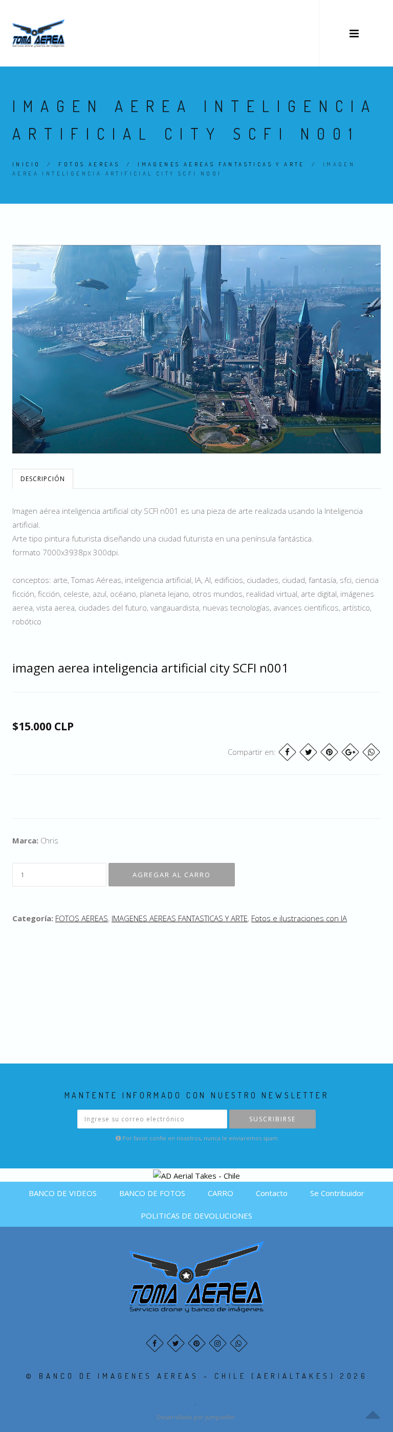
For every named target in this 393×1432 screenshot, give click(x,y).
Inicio (26, 164)
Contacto (272, 1193)
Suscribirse (272, 1119)
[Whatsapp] (238, 1343)
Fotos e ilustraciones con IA (299, 918)
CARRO (220, 1193)
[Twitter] (308, 752)
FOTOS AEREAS (89, 164)
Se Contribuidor (337, 1193)
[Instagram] (217, 1343)
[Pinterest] (329, 752)
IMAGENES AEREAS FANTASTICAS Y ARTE (221, 164)
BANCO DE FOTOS (152, 1193)
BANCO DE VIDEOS (63, 1193)
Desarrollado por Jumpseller (196, 1417)
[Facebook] (287, 752)
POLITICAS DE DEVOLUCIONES (196, 1215)
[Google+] (350, 752)
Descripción (42, 478)
